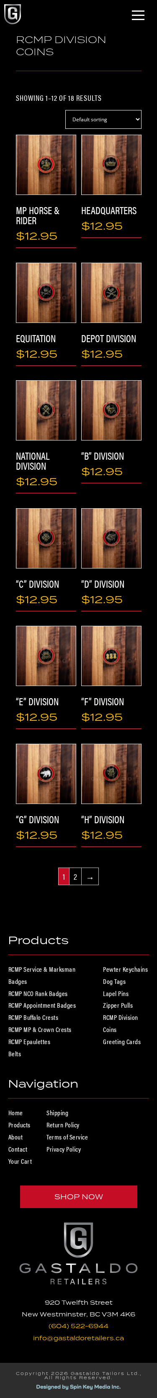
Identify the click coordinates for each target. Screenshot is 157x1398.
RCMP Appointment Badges (42, 1005)
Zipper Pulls (118, 1005)
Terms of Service (67, 1137)
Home (15, 1112)
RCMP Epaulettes (29, 1041)
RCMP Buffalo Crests (33, 1017)
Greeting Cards (122, 1041)
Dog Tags (114, 981)
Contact (18, 1149)
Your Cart (20, 1161)
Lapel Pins (116, 993)
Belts (14, 1053)
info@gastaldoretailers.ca (78, 1338)
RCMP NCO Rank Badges (38, 993)
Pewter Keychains (125, 969)
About (15, 1137)
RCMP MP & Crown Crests (40, 1029)
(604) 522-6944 (78, 1326)
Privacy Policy (63, 1149)
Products (19, 1124)
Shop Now (78, 1196)
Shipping (57, 1112)
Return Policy (63, 1124)
